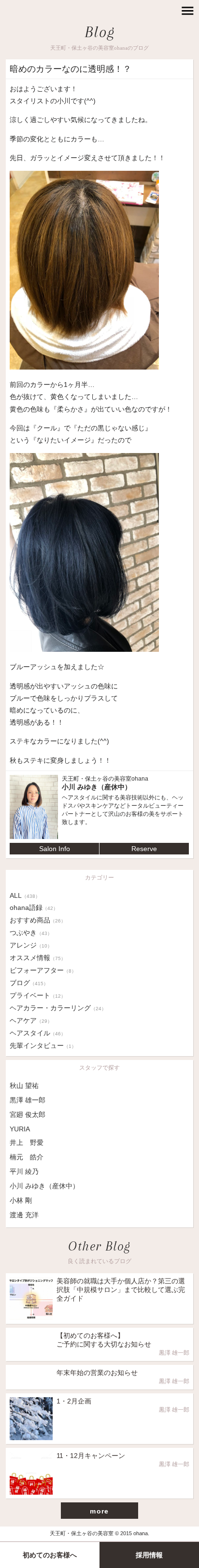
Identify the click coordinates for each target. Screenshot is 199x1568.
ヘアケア (31, 1020)
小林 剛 (21, 1200)
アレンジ (31, 945)
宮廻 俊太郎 (27, 1114)
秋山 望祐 (24, 1085)
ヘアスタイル (38, 1033)
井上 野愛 (26, 1142)
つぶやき (31, 932)
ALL (25, 895)
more (99, 1511)
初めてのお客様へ (50, 1555)
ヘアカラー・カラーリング (58, 1008)
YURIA (20, 1129)
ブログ (29, 983)
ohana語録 (34, 907)
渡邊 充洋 (24, 1215)
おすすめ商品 (38, 920)
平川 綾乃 (24, 1171)
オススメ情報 (38, 958)
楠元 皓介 (26, 1157)
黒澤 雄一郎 (27, 1100)
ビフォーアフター (43, 970)
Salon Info (54, 849)
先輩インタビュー (43, 1045)
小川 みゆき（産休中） (44, 1186)
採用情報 (149, 1555)
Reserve (144, 849)
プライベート (38, 995)
